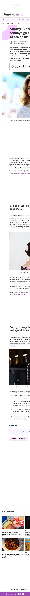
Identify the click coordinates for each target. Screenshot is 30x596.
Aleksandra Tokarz (23, 41)
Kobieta (7, 23)
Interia (3, 23)
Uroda (12, 23)
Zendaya (13, 439)
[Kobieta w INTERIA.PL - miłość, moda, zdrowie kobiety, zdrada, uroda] (17, 14)
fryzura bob (22, 439)
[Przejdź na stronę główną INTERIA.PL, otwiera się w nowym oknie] (6, 14)
